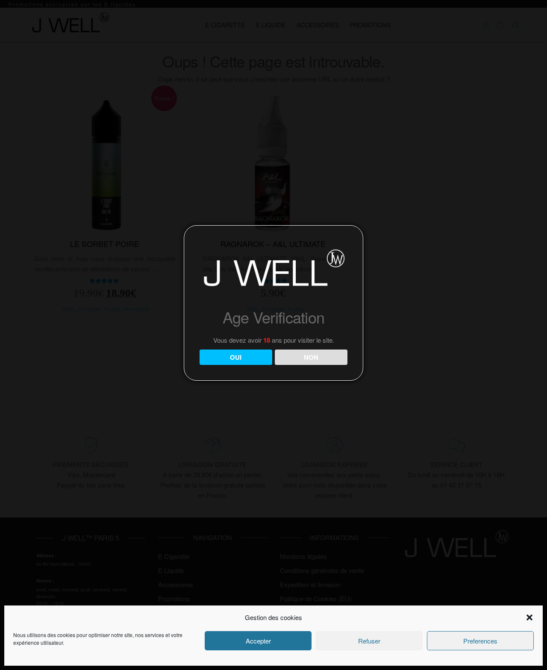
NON (311, 357)
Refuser (369, 640)
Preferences (480, 640)
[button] (529, 617)
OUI (235, 357)
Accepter (258, 640)
